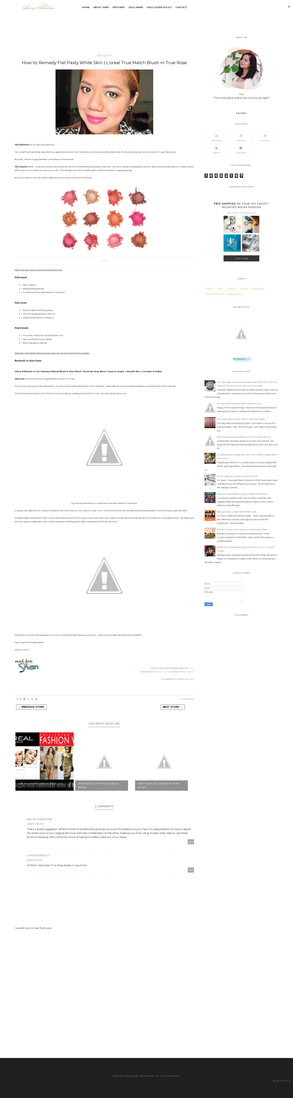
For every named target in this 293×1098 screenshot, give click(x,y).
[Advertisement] (154, 19)
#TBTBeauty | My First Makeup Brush (38, 785)
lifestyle (231, 289)
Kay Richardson (39, 819)
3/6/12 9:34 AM (34, 860)
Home (85, 7)
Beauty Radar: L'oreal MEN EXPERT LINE (236, 512)
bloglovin (240, 153)
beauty (209, 289)
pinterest (241, 141)
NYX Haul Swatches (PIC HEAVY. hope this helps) (241, 419)
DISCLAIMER (136, 7)
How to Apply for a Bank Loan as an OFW (237, 476)
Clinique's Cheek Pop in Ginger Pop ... (159, 785)
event (220, 289)
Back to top (280, 1081)
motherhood (258, 289)
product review (235, 294)
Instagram (216, 141)
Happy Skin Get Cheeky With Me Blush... (99, 785)
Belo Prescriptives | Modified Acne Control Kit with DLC (244, 437)
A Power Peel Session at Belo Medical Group (239, 403)
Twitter (190, 671)
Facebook (163, 671)
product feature (214, 294)
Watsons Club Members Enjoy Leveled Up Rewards (242, 494)
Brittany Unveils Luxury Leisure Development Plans (242, 529)
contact (181, 7)
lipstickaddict (38, 855)
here (191, 668)
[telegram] (24, 699)
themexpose (146, 1076)
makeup (244, 289)
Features (119, 7)
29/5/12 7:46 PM (35, 824)
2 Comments (187, 699)
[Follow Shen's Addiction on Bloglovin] (241, 361)
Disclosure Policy (159, 7)
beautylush (104, 55)
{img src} (104, 261)
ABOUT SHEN (101, 7)
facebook (265, 141)
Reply (191, 842)
